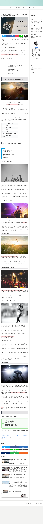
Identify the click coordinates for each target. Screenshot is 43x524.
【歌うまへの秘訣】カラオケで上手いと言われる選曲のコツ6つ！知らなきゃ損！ (36, 33)
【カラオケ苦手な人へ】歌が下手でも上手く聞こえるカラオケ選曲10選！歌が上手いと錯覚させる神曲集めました (36, 23)
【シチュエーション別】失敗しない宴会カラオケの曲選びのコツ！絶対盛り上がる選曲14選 (36, 28)
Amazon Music (33, 75)
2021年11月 (33, 69)
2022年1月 (32, 65)
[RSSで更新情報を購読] (23, 453)
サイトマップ (36, 503)
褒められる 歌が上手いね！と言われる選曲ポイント (15, 65)
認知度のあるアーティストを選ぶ (13, 70)
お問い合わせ (32, 503)
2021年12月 (33, 67)
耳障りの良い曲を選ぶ (11, 69)
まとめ (8, 74)
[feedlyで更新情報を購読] (14, 453)
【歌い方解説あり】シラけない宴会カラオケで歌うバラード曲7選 (14, 436)
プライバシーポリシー (26, 503)
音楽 (2, 443)
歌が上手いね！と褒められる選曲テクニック (13, 63)
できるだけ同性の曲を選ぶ (12, 66)
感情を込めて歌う (11, 73)
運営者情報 (40, 503)
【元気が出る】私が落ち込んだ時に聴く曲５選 (36, 37)
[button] (26, 36)
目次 (13, 61)
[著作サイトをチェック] (5, 453)
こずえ (36, 47)
